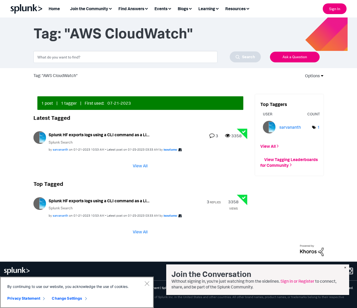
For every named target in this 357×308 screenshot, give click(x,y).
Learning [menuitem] (206, 8)
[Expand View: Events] (169, 8)
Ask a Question (295, 57)
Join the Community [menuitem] (89, 8)
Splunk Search (61, 142)
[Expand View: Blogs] (190, 8)
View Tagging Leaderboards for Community (289, 162)
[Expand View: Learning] (217, 8)
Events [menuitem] (161, 8)
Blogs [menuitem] (183, 8)
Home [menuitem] (54, 8)
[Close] (146, 283)
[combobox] (147, 57)
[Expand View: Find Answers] (146, 8)
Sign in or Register (297, 281)
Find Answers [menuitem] (131, 8)
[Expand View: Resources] (247, 8)
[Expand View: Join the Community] (110, 8)
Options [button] (310, 75)
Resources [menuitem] (235, 8)
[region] (77, 292)
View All (140, 165)
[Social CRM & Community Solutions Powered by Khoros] (312, 250)
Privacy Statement (23, 298)
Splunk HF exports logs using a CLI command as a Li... (99, 134)
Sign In (334, 9)
